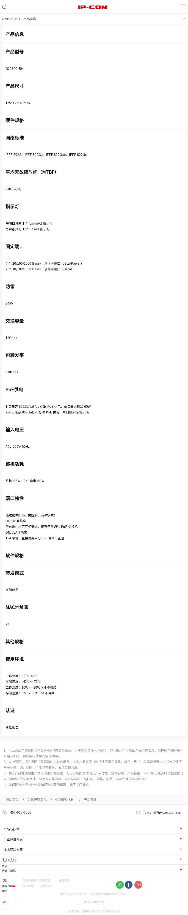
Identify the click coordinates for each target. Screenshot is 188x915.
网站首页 (12, 799)
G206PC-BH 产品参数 (19, 18)
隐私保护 (46, 886)
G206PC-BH (65, 799)
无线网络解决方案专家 (36, 880)
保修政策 (28, 886)
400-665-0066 (20, 812)
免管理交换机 (37, 799)
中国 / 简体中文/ (94, 902)
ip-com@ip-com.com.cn (162, 812)
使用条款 (63, 880)
